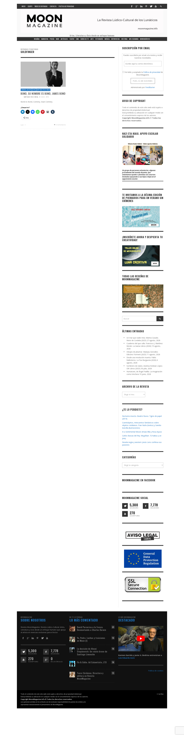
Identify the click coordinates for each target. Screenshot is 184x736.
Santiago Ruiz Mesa (43, 90)
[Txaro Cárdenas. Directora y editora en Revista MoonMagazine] (72, 674)
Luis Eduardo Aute (126, 658)
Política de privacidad (151, 72)
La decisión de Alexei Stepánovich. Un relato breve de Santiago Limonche (92, 651)
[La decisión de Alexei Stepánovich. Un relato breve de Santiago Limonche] (72, 650)
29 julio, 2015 (44, 97)
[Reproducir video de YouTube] (140, 638)
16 (113, 638)
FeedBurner (150, 87)
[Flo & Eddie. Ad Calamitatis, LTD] (72, 663)
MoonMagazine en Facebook (138, 480)
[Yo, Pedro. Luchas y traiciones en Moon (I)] (72, 639)
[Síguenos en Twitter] (125, 506)
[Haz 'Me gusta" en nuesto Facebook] (145, 506)
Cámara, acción (26, 90)
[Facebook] (131, 6)
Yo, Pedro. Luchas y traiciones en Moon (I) (91, 639)
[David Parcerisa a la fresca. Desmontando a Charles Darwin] (72, 628)
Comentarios (61, 125)
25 (113, 627)
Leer (22, 125)
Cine (34, 90)
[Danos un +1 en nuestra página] (46, 660)
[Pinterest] (146, 6)
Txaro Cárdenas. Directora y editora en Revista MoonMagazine (90, 675)
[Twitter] (151, 6)
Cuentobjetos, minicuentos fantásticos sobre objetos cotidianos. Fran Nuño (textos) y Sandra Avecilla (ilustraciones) (141, 425)
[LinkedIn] (141, 6)
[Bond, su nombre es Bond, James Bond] (43, 74)
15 (113, 673)
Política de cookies (155, 670)
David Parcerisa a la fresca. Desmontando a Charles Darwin (91, 628)
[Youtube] (155, 6)
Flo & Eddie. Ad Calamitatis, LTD (92, 662)
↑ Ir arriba (159, 694)
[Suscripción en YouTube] (125, 514)
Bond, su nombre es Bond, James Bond (43, 93)
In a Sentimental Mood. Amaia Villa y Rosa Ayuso (142, 432)
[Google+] (136, 6)
